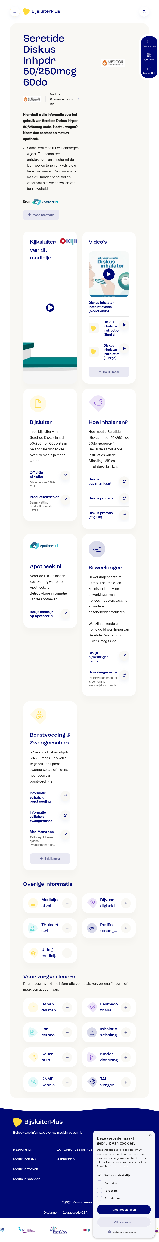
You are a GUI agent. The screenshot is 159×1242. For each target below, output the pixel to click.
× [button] (150, 1135)
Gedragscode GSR (75, 1212)
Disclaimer (51, 1212)
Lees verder (121, 1166)
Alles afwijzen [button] (124, 1222)
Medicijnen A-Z (25, 1159)
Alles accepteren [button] (124, 1209)
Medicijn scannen (26, 1179)
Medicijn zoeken (25, 1169)
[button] (124, 1232)
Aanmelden (66, 1159)
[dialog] (124, 1184)
